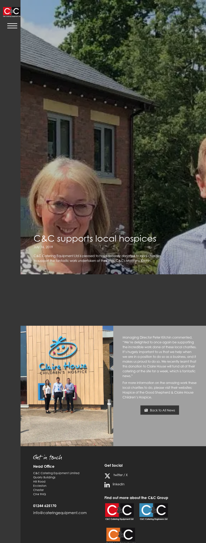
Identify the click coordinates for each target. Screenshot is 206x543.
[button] (159, 410)
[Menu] (12, 25)
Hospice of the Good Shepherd (146, 392)
